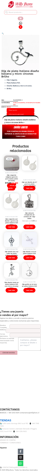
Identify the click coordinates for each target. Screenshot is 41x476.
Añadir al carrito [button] (12, 187)
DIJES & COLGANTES (19, 103)
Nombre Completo (3, 326)
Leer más (29, 188)
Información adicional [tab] (16, 114)
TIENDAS (5, 420)
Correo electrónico (4, 335)
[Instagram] (20, 457)
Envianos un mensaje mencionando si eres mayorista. (7, 340)
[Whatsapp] (20, 463)
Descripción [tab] (13, 110)
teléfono (3, 330)
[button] (3, 33)
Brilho (9, 107)
